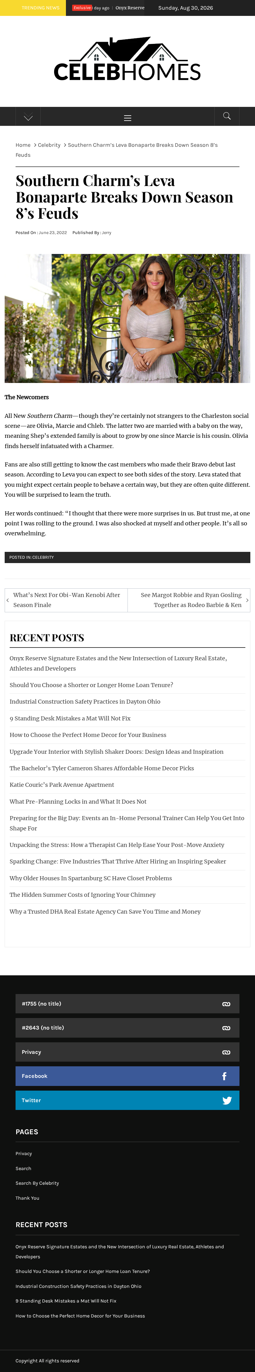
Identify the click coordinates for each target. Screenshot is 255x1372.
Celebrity (43, 557)
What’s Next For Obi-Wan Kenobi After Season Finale (66, 600)
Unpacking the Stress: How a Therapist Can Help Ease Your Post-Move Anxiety (117, 845)
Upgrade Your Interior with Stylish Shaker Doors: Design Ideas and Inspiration (117, 751)
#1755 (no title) (41, 1003)
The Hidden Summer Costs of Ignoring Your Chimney (82, 894)
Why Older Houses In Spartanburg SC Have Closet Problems (91, 878)
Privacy (31, 1052)
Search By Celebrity (37, 1183)
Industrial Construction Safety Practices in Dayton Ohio (85, 701)
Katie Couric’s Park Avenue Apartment (62, 784)
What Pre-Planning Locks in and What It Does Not (78, 801)
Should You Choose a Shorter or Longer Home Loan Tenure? (91, 685)
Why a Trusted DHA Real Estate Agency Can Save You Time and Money (105, 911)
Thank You (27, 1198)
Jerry (106, 232)
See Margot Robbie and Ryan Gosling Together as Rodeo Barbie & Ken (191, 600)
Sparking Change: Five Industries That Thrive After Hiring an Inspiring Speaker (118, 861)
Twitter (31, 1100)
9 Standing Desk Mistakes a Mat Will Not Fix (70, 718)
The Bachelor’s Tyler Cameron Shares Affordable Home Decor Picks (102, 768)
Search (23, 1168)
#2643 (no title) (43, 1027)
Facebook (35, 1076)
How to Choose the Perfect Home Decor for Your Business (88, 735)
